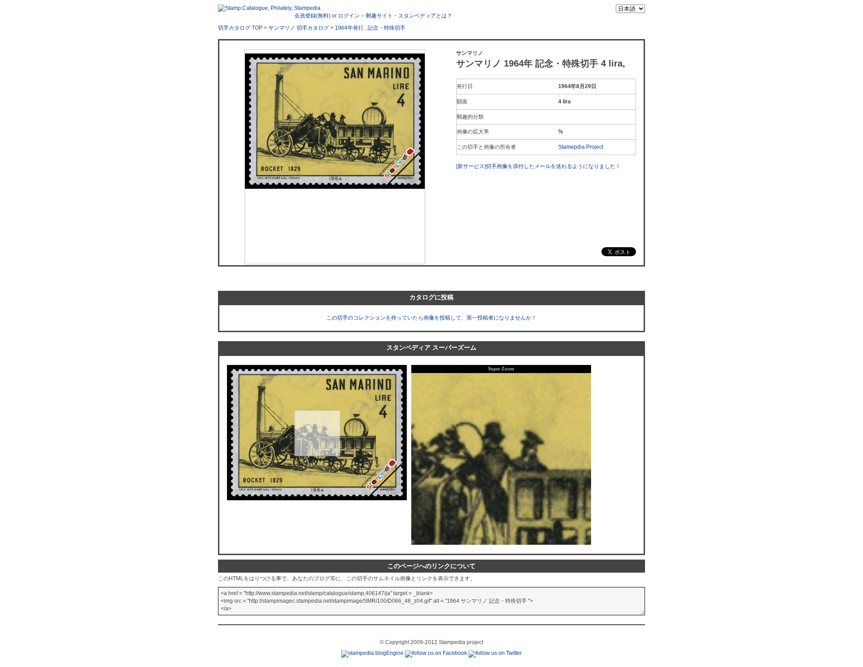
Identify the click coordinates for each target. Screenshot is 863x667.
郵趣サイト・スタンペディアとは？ (409, 16)
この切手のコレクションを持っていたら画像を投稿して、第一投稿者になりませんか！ (431, 318)
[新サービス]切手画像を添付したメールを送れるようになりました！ (538, 166)
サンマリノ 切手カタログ (298, 28)
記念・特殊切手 (386, 28)
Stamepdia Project (580, 147)
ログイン (349, 16)
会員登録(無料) (312, 16)
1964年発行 (349, 28)
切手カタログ (234, 28)
